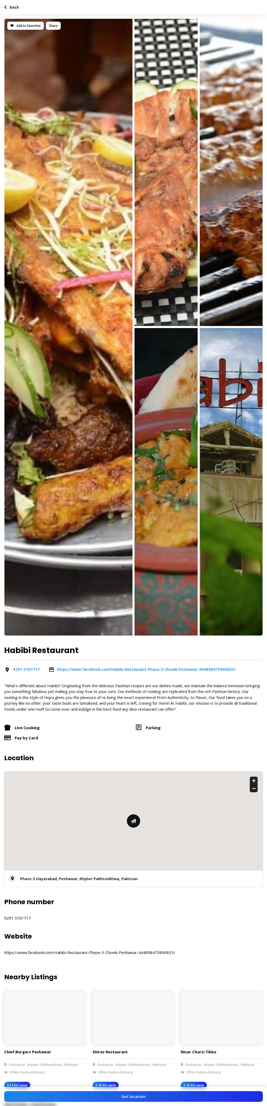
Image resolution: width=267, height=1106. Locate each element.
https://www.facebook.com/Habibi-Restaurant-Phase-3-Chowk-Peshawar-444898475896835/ (146, 669)
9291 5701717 (26, 669)
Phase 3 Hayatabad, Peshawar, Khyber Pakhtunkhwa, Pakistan (79, 878)
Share (53, 25)
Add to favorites (28, 25)
